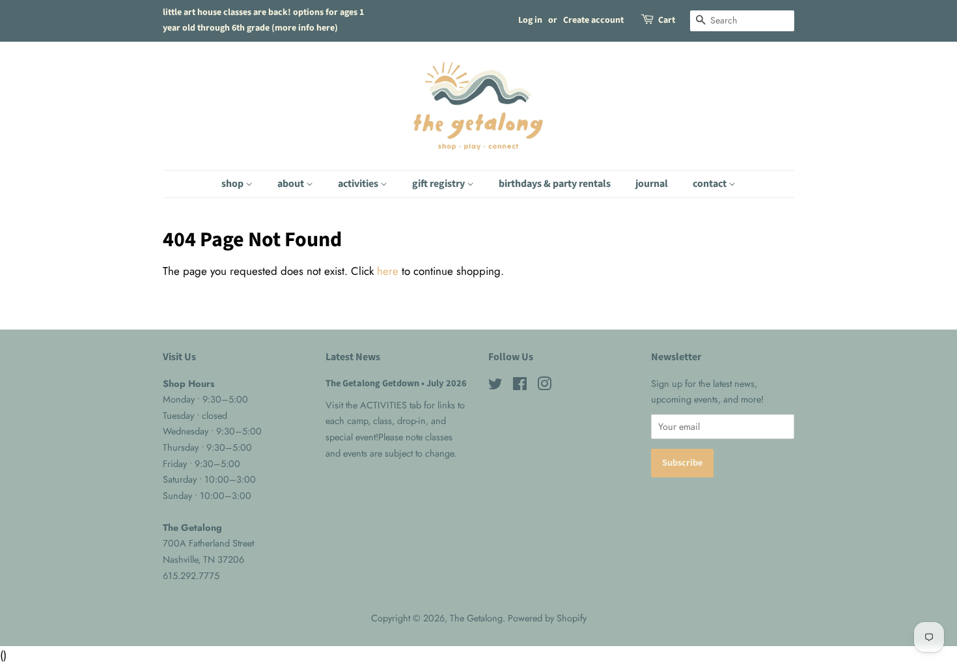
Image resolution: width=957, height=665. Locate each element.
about (291, 184)
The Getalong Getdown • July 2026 (396, 383)
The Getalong (476, 618)
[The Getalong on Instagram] (544, 386)
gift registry (439, 184)
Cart (666, 20)
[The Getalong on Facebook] (519, 386)
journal (651, 184)
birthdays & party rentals (555, 184)
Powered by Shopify (547, 618)
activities (359, 184)
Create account (593, 20)
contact (710, 184)
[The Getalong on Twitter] (495, 386)
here (387, 271)
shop (233, 184)
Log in (530, 20)
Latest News (353, 357)
